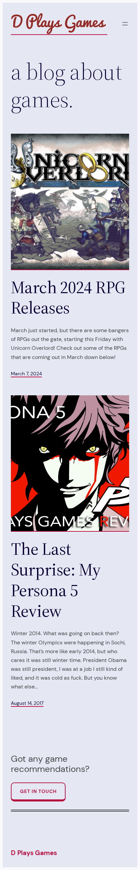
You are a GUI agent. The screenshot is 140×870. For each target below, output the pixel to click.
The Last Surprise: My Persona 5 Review (56, 579)
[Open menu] (125, 24)
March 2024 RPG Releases (68, 297)
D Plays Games (34, 853)
